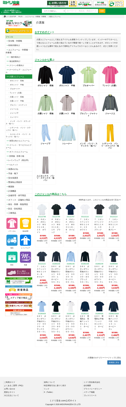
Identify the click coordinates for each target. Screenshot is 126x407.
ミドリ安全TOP (11, 16)
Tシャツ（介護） (14, 93)
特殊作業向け (13, 45)
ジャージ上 (12, 109)
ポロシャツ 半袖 (15, 85)
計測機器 (11, 191)
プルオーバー (13, 89)
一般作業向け (13, 57)
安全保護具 (12, 178)
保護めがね (12, 169)
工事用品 (11, 213)
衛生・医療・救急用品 (17, 204)
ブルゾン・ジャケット (16, 105)
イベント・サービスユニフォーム (19, 146)
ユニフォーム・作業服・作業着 (35, 16)
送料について (49, 382)
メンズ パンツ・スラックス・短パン (18, 122)
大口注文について (11, 395)
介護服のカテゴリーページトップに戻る (104, 358)
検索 (102, 11)
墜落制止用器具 (14, 182)
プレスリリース (90, 395)
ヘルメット (12, 165)
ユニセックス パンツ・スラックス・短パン (18, 135)
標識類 (10, 187)
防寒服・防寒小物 (15, 156)
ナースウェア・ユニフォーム (19, 71)
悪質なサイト (9, 392)
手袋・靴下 (12, 173)
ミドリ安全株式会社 (92, 382)
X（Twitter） (49, 392)
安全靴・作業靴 (14, 41)
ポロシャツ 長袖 (15, 81)
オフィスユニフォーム (17, 152)
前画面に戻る (114, 362)
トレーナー (12, 117)
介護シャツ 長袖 (15, 97)
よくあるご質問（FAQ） (14, 385)
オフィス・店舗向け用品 (18, 200)
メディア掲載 (89, 392)
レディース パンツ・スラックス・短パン (18, 129)
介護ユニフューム (55, 16)
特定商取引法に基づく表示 (55, 385)
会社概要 (87, 385)
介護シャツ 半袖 (15, 101)
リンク (46, 389)
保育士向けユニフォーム (18, 141)
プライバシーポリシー (93, 389)
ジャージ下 (12, 113)
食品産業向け (13, 61)
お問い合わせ (9, 389)
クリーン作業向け (15, 65)
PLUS (20, 16)
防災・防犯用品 (14, 209)
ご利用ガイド (9, 382)
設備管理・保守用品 (16, 195)
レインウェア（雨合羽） (18, 160)
